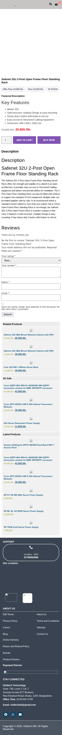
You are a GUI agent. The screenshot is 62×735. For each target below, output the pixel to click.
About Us (41, 614)
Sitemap (41, 627)
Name (5, 282)
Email (5, 293)
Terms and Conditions (48, 621)
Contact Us (42, 634)
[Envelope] (20, 714)
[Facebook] (6, 714)
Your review (8, 265)
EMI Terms (8, 614)
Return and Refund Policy (16, 646)
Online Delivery (11, 640)
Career (6, 627)
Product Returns (11, 659)
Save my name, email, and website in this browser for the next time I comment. (30, 308)
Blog (5, 634)
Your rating (8, 256)
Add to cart (24, 140)
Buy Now (49, 140)
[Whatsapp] (13, 714)
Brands (6, 653)
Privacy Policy (10, 621)
